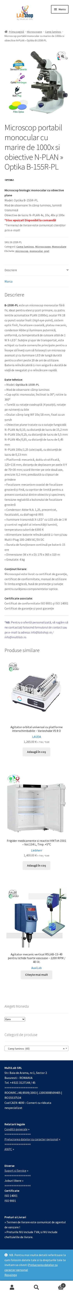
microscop (21, 251)
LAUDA (36, 737)
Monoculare (59, 246)
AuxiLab (36, 968)
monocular (36, 251)
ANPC (8, 1149)
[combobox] (36, 1048)
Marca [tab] (8, 281)
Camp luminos (53, 31)
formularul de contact (48, 627)
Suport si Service (15, 1170)
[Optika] (9, 180)
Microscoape (34, 31)
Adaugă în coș (36, 752)
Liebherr (36, 850)
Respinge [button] (10, 1275)
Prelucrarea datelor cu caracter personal (31, 1139)
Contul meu (12, 1287)
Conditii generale (15, 1129)
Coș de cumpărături (56, 1284)
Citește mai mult (36, 974)
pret (46, 251)
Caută (36, 1287)
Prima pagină (16, 31)
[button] (63, 56)
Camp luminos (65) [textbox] (35, 1048)
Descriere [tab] (10, 270)
